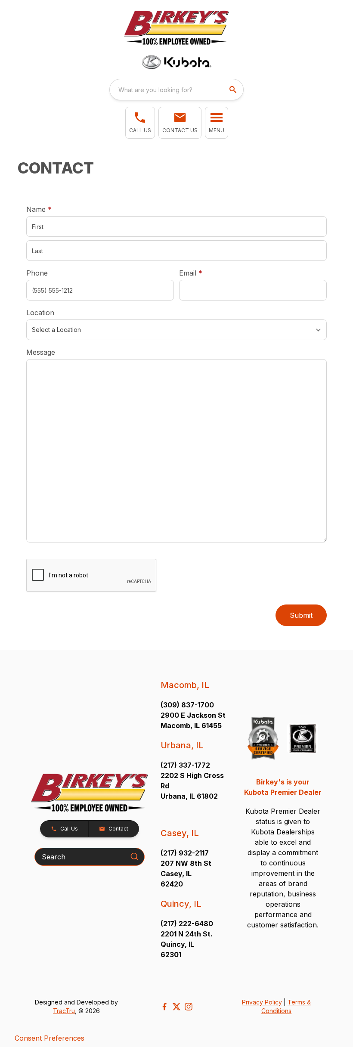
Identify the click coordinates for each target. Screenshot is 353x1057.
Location (40, 312)
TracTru (64, 1010)
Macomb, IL (185, 685)
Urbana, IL (182, 745)
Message (40, 352)
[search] (233, 89)
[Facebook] (164, 1006)
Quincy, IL (181, 904)
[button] (140, 123)
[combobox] (176, 89)
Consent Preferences (49, 1038)
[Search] (134, 856)
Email (204, 272)
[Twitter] (176, 1006)
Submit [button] (301, 615)
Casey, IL (180, 833)
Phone (37, 273)
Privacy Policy (262, 1002)
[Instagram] (188, 1006)
